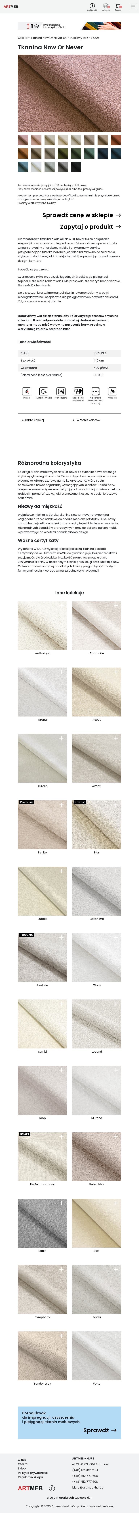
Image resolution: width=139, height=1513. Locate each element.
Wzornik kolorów (88, 420)
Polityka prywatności (33, 1473)
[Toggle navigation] (133, 6)
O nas (22, 1460)
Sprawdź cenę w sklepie (78, 215)
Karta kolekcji (34, 420)
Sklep (22, 1468)
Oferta (23, 1464)
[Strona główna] (11, 6)
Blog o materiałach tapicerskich (69, 1498)
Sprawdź (96, 1430)
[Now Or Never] (69, 93)
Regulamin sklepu (30, 1477)
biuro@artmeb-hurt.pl (88, 1487)
